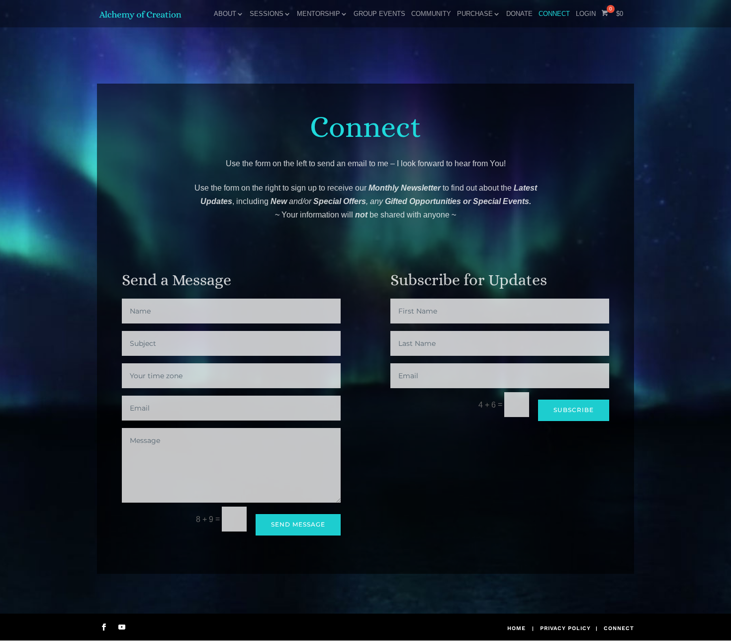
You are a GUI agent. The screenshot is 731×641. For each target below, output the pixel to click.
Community (431, 13)
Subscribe (573, 410)
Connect (554, 13)
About (225, 13)
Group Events (379, 13)
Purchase (475, 13)
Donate (519, 13)
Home (516, 628)
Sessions (266, 13)
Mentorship (318, 13)
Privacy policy (565, 628)
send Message (298, 524)
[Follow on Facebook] (104, 627)
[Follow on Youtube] (122, 627)
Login (586, 13)
